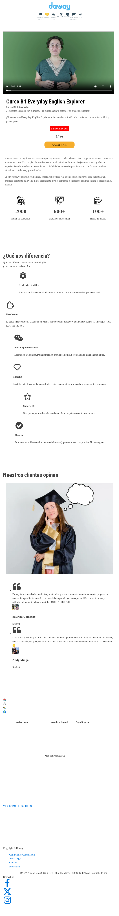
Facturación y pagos (93, 739)
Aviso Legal (15, 858)
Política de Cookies (33, 739)
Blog (55, 773)
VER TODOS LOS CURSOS (18, 806)
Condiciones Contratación (22, 854)
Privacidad (14, 866)
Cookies (13, 862)
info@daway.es (11, 873)
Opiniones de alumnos (63, 769)
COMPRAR (59, 144)
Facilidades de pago (93, 732)
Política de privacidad (34, 736)
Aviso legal (29, 732)
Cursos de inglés (91, 736)
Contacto (63, 732)
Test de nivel (59, 765)
